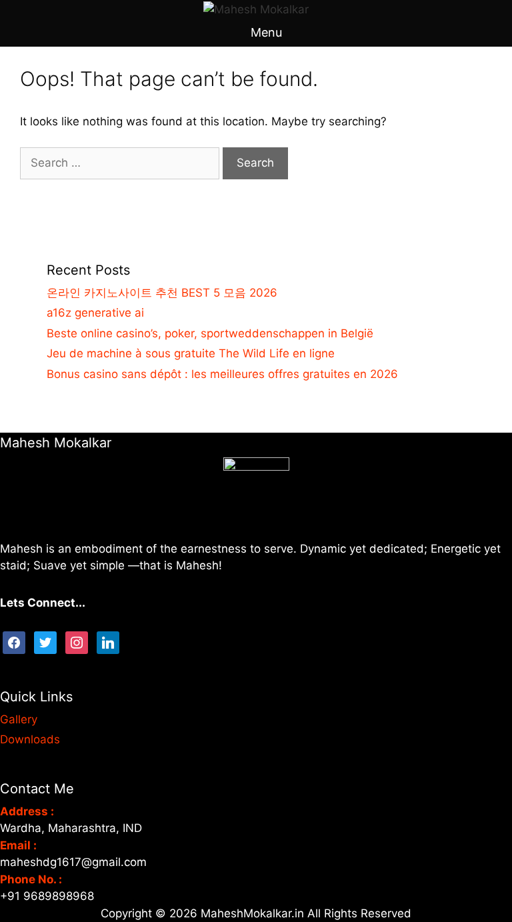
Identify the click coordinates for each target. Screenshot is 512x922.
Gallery (18, 719)
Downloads (30, 739)
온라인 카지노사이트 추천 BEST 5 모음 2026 (162, 292)
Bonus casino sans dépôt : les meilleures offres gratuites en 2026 (222, 374)
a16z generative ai (95, 312)
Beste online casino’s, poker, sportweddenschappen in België (210, 333)
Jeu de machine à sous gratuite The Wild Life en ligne (191, 353)
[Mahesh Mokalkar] (256, 8)
